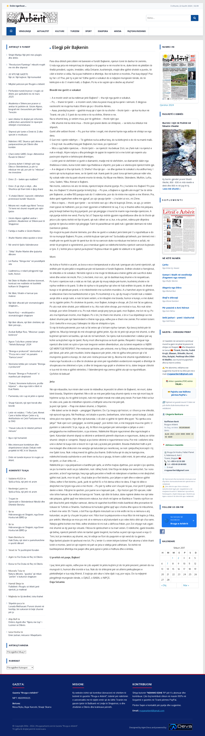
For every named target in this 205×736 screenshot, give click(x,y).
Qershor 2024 (167, 105)
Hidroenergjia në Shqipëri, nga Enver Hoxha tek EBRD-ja (26, 516)
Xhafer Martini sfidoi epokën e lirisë (25, 238)
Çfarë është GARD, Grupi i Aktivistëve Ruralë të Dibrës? (26, 155)
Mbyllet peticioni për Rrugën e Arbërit (27, 84)
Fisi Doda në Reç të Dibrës (30, 557)
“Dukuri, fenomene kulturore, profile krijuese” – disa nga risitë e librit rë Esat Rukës (26, 386)
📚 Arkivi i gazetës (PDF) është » (179, 383)
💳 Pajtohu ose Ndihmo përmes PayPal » (179, 393)
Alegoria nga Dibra (171, 287)
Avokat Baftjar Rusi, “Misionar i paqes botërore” (27, 333)
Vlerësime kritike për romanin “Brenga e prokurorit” (27, 365)
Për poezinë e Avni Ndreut (175, 307)
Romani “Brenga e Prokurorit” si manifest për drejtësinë (24, 375)
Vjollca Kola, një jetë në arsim (23, 481)
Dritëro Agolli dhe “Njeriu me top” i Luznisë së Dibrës (25, 623)
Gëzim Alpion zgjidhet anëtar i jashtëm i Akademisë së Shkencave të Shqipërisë (27, 221)
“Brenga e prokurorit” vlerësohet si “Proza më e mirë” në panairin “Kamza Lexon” (25, 354)
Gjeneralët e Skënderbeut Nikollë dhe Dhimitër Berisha (27, 503)
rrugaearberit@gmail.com (180, 374)
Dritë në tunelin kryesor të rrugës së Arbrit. (26, 459)
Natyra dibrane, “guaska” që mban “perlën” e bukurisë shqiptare (25, 575)
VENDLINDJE (25, 31)
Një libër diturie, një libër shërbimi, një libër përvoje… (26, 324)
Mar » (186, 585)
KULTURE (59, 31)
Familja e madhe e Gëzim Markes (24, 231)
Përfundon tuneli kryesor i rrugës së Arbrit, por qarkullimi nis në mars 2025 (26, 94)
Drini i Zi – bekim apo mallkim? (23, 179)
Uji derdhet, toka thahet (31, 596)
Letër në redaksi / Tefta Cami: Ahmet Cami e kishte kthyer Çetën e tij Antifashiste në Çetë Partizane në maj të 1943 (27, 417)
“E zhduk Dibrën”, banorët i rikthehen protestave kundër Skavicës (26, 197)
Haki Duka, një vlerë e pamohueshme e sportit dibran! (26, 541)
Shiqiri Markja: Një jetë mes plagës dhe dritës (25, 56)
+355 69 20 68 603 (178, 464)
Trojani (12, 498)
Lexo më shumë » (172, 188)
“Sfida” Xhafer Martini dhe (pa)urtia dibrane (25, 253)
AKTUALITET (43, 31)
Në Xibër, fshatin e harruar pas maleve (23, 294)
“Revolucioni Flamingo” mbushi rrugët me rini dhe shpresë (27, 66)
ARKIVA (117, 31)
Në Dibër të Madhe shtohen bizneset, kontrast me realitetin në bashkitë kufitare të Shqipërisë (26, 283)
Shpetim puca (15, 603)
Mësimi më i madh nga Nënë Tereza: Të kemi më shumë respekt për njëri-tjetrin (26, 208)
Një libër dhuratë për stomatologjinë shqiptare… (26, 304)
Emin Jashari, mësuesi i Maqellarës (25, 635)
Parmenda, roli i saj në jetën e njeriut (26, 396)
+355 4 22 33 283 (177, 461)
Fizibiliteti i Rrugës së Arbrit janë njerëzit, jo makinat (24, 588)
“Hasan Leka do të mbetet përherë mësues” (25, 429)
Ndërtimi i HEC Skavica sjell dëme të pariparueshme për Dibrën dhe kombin (26, 144)
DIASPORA (103, 31)
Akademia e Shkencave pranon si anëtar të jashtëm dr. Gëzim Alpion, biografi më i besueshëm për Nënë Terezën (25, 108)
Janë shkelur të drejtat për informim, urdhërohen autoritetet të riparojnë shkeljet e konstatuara (26, 122)
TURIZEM (74, 31)
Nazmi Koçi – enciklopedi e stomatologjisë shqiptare (22, 314)
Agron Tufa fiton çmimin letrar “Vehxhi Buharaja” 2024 (23, 343)
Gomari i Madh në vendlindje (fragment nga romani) (177, 276)
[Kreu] (11, 31)
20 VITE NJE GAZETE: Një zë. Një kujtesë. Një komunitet (25, 75)
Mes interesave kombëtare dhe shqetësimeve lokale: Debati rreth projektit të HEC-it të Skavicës (25, 447)
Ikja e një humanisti (18, 438)
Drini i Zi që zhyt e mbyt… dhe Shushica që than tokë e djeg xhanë (26, 187)
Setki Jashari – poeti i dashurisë (178, 317)
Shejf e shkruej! (170, 297)
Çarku (165, 264)
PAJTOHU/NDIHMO (136, 31)
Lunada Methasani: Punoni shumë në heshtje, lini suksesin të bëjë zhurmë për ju (26, 609)
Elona (11, 564)
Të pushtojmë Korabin (28, 550)
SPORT (88, 31)
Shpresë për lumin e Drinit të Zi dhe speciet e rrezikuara (26, 133)
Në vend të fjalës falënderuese (23, 244)
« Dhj (163, 585)
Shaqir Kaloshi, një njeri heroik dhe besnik (25, 404)
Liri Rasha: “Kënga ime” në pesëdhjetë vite (27, 262)
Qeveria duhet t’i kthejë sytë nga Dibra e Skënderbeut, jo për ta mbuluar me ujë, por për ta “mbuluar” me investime (26, 168)
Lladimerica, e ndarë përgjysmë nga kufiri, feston (26, 272)
